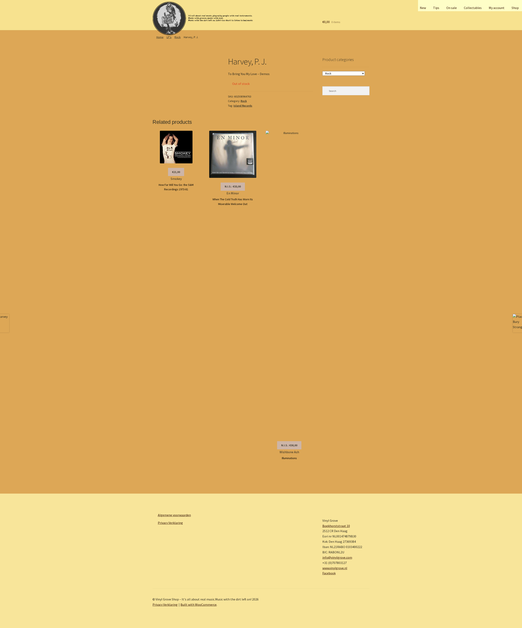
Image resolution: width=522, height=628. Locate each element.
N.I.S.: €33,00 (233, 186)
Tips (436, 8)
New (423, 8)
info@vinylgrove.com (337, 557)
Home (160, 37)
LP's (169, 37)
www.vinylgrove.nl (334, 568)
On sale (451, 8)
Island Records (242, 105)
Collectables (473, 8)
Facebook (329, 573)
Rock (178, 37)
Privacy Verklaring (170, 523)
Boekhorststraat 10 (336, 526)
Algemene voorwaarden (174, 515)
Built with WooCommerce (198, 605)
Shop (515, 8)
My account (496, 8)
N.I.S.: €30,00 (289, 445)
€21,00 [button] (176, 172)
